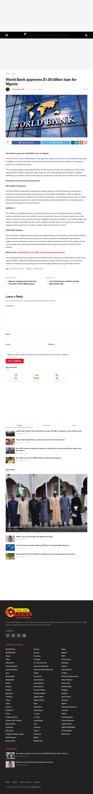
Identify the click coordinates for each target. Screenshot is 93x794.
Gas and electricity (41, 666)
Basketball (10, 680)
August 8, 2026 (21, 557)
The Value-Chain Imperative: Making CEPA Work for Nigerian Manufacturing (42, 545)
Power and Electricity (70, 676)
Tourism (65, 710)
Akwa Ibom (10, 663)
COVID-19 (9, 710)
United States (67, 730)
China (8, 703)
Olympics (65, 663)
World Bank (14, 158)
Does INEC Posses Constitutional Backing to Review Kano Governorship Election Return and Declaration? (48, 449)
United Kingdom (68, 720)
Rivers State (66, 696)
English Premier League (15, 734)
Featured (37, 656)
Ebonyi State (11, 724)
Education (10, 730)
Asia (7, 673)
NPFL (64, 656)
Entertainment (11, 737)
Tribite (64, 713)
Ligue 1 (36, 730)
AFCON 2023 (10, 652)
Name (9, 334)
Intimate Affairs (39, 690)
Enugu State (10, 741)
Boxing (8, 686)
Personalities (67, 669)
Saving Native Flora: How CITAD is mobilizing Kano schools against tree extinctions (45, 554)
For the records (40, 663)
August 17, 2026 (22, 548)
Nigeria (13, 74)
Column (9, 707)
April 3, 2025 (32, 89)
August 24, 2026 (13, 530)
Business (9, 693)
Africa (8, 656)
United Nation (67, 724)
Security (65, 700)
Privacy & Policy (25, 782)
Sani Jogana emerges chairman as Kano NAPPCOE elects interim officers (32, 527)
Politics (64, 673)
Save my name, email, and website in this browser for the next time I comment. (38, 354)
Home (7, 74)
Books (8, 683)
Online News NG (18, 89)
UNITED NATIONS (68, 727)
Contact (37, 782)
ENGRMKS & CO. (35, 787)
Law (35, 724)
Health (36, 673)
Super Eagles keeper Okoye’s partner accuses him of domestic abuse (40, 440)
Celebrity (9, 696)
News (64, 649)
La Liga (36, 713)
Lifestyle (37, 727)
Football (37, 659)
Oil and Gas (66, 659)
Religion (65, 690)
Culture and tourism (14, 720)
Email (8, 344)
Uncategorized (67, 717)
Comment (10, 306)
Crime (8, 713)
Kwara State (38, 710)
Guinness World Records (43, 669)
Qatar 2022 (66, 683)
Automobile (10, 676)
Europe (36, 649)
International (39, 680)
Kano (36, 703)
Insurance (37, 676)
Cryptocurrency (12, 717)
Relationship (66, 686)
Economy (9, 727)
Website (51, 344)
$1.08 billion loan (17, 269)
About (15, 782)
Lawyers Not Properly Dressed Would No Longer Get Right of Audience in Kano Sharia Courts (49, 431)
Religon (65, 693)
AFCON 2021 (10, 649)
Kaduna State (39, 700)
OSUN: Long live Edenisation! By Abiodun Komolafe (34, 536)
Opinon (64, 666)
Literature (37, 734)
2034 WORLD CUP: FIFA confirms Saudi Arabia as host (41, 252)
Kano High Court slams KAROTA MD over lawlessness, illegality (38, 458)
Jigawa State (39, 696)
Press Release (67, 680)
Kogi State (38, 707)
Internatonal (38, 686)
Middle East (38, 741)
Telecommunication (69, 707)
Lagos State (38, 720)
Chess (8, 700)
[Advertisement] (46, 16)
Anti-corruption (12, 669)
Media (36, 737)
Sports (64, 703)
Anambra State (11, 666)
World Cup (66, 734)
